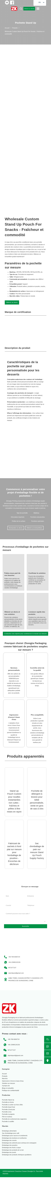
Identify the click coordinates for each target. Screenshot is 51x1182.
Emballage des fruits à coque (11, 1147)
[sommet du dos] (47, 1039)
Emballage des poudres (9, 1145)
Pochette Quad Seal (8, 1107)
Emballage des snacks (9, 1140)
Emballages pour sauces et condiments (14, 1135)
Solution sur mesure (8, 1083)
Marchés (5, 1078)
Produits (15, 28)
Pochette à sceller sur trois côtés (12, 1105)
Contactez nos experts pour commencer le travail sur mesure (25, 634)
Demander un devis (16, 528)
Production (6, 1095)
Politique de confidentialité (10, 1090)
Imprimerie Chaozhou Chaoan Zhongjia (20, 1171)
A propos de (6, 1086)
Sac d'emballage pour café (10, 1133)
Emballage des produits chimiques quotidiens (16, 1155)
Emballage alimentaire (9, 1131)
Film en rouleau (7, 1117)
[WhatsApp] (47, 1046)
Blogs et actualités (8, 1088)
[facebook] (12, 3)
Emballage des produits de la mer (13, 1150)
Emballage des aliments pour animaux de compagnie (19, 1143)
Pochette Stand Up (25, 22)
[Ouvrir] (38, 8)
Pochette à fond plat (8, 1109)
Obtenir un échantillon (34, 528)
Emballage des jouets (9, 1152)
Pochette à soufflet (8, 1121)
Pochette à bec (7, 1112)
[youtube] (7, 3)
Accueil (7, 28)
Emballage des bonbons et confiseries (14, 1138)
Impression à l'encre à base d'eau (13, 1081)
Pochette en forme (8, 1102)
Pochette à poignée (8, 1114)
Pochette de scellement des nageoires (14, 1119)
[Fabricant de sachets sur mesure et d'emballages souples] (14, 8)
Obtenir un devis (29, 8)
